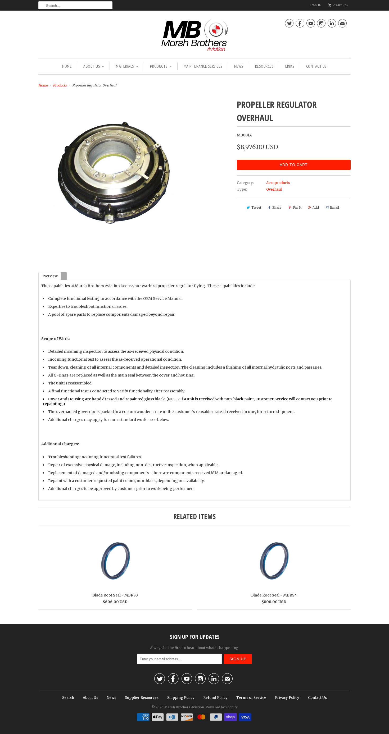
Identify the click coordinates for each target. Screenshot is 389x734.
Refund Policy (215, 697)
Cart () (340, 5)
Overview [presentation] (50, 276)
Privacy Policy (287, 697)
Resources (264, 66)
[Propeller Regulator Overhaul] (113, 173)
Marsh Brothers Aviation (184, 707)
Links (290, 66)
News (238, 66)
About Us (91, 66)
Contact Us (316, 66)
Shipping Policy (181, 697)
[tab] (49, 276)
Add (316, 207)
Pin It (297, 207)
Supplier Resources (142, 697)
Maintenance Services (203, 66)
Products (159, 66)
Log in (316, 5)
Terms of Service (251, 697)
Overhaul (274, 189)
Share (277, 207)
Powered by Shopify (222, 707)
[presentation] (64, 276)
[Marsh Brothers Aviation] (194, 35)
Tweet (256, 207)
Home (67, 66)
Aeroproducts (278, 183)
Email (334, 207)
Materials (125, 66)
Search (68, 697)
